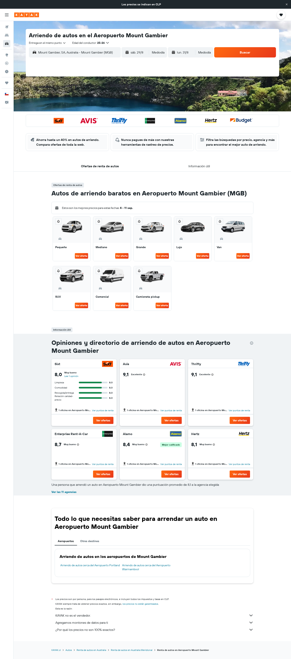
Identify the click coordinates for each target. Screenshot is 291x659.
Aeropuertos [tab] (66, 541)
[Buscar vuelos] (7, 27)
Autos (69, 649)
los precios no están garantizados (140, 603)
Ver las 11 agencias (63, 492)
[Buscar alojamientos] (7, 35)
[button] (286, 4)
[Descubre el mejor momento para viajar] (7, 72)
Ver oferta (81, 255)
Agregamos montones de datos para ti (81, 623)
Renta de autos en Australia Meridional (131, 649)
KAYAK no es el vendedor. (72, 615)
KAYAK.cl (56, 649)
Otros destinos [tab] (89, 541)
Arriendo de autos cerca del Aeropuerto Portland (90, 565)
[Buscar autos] (7, 44)
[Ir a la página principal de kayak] (26, 14)
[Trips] (7, 83)
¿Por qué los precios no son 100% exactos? (85, 630)
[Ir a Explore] (7, 55)
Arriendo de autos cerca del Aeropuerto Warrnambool (146, 567)
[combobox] (47, 43)
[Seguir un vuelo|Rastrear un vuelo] (7, 63)
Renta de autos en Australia (91, 649)
